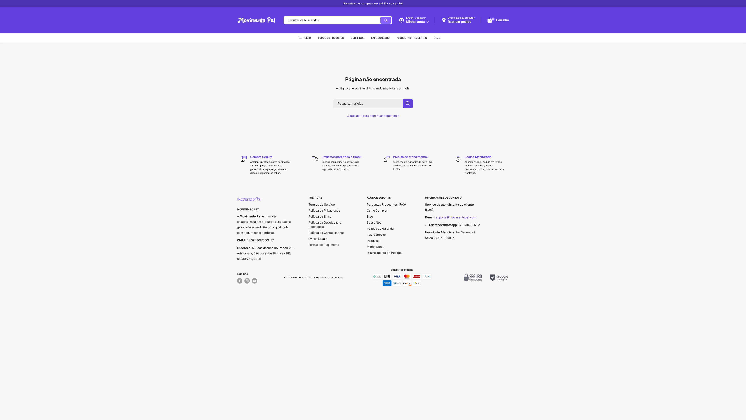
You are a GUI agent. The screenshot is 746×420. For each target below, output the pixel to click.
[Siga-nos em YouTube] (254, 281)
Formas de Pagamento (324, 245)
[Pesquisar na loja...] (408, 103)
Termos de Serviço (322, 204)
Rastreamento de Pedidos (384, 253)
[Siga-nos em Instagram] (247, 281)
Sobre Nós (357, 37)
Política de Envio (320, 216)
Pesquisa (373, 240)
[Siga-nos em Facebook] (239, 281)
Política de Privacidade (324, 210)
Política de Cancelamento (326, 232)
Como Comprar (377, 210)
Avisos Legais (318, 239)
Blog (437, 37)
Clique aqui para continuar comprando (373, 116)
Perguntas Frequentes (412, 37)
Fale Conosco (380, 37)
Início (307, 37)
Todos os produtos (331, 37)
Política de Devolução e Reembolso (325, 224)
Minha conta (416, 22)
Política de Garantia (380, 228)
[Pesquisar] (385, 20)
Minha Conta (375, 246)
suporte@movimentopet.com (456, 217)
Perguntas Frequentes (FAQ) (386, 204)
